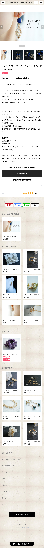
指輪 (3, 478)
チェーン (4, 472)
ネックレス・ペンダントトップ (11, 459)
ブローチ (5, 504)
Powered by (19, 527)
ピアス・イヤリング (8, 465)
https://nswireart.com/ (28, 84)
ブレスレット (6, 485)
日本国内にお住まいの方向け (22, 180)
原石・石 (4, 491)
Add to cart (22, 173)
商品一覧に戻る (22, 515)
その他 (4, 498)
